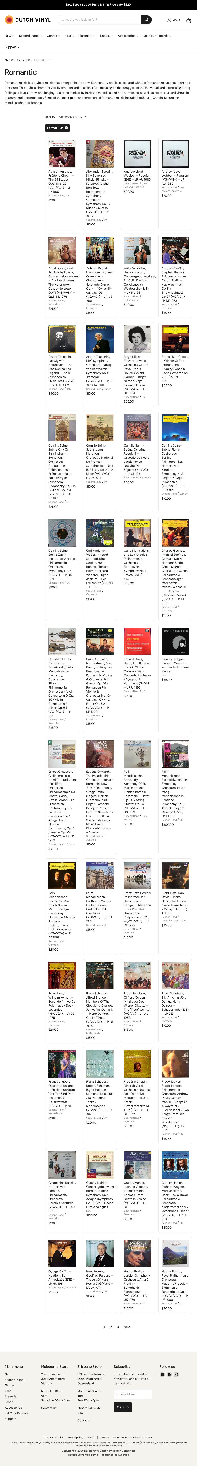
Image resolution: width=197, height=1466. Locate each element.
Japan (107, 388)
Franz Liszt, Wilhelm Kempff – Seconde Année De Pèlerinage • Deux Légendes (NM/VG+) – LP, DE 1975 (61, 1005)
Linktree (104, 1437)
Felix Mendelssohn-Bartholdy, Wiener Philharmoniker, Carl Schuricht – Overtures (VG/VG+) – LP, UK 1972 (99, 907)
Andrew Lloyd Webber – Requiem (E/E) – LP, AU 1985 (137, 175)
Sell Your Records (156, 36)
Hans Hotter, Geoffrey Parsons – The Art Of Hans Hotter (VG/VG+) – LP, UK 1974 (99, 1279)
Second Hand (56, 195)
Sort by (50, 116)
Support (11, 47)
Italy (68, 388)
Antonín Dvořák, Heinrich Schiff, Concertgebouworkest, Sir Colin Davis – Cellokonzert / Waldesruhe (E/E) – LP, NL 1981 (140, 280)
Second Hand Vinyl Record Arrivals (133, 1437)
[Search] (146, 19)
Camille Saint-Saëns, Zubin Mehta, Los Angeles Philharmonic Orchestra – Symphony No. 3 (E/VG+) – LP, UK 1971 (62, 565)
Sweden (146, 477)
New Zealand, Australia (135, 185)
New (8, 36)
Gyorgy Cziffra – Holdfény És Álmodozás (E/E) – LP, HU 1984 (61, 1277)
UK (68, 195)
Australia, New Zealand (174, 920)
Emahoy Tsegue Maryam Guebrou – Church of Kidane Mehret (175, 665)
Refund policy (75, 1437)
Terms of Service (53, 1437)
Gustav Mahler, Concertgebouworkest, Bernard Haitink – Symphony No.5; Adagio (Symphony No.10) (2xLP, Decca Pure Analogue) (102, 1195)
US (181, 1134)
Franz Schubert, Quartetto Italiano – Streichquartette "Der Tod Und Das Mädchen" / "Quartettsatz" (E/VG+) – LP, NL (61, 1094)
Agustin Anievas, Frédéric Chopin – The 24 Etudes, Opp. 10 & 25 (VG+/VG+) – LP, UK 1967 (61, 181)
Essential (86, 36)
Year (68, 36)
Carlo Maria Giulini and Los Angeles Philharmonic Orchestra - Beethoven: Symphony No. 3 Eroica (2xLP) (137, 563)
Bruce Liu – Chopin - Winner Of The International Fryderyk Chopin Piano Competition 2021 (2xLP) (175, 367)
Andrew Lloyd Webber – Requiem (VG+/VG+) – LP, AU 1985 (175, 177)
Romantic (23, 59)
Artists (91, 1437)
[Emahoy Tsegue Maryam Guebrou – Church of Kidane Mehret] (175, 641)
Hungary (71, 1287)
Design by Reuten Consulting (117, 1450)
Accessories (127, 36)
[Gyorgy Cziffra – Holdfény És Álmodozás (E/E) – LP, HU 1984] (62, 1253)
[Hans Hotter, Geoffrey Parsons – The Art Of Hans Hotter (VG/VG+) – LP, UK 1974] (100, 1253)
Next (127, 1327)
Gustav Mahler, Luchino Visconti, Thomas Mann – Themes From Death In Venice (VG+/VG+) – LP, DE (136, 1195)
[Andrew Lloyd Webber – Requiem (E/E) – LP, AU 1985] (137, 154)
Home (9, 59)
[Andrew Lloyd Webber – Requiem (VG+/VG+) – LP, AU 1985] (175, 154)
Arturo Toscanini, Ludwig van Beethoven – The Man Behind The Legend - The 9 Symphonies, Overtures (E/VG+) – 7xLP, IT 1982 (61, 371)
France (70, 844)
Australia (53, 723)
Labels (105, 36)
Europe (183, 493)
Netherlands (55, 304)
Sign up (123, 1407)
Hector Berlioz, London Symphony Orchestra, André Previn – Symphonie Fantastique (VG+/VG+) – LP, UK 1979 (137, 1285)
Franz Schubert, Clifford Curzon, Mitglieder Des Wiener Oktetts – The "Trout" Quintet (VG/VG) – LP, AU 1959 (137, 1005)
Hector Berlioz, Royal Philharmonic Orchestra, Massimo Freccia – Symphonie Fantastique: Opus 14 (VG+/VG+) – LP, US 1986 (175, 1285)
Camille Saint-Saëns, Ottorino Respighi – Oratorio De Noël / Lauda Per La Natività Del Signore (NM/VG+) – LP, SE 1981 (136, 459)
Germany (91, 308)
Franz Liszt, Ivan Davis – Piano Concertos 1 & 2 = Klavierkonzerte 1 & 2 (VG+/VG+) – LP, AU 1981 (175, 903)
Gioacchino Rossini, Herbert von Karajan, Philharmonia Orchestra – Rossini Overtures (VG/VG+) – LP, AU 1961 (62, 1197)
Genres (52, 36)
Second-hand (29, 36)
